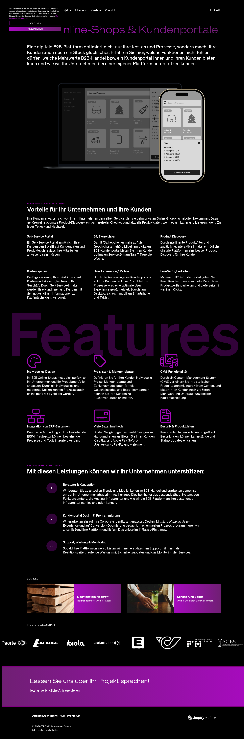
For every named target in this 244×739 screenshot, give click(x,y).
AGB (62, 715)
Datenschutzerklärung (45, 715)
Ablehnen (35, 23)
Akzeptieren (35, 29)
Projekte (66, 10)
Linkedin (215, 10)
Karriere (96, 10)
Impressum (73, 715)
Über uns (81, 10)
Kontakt (110, 10)
